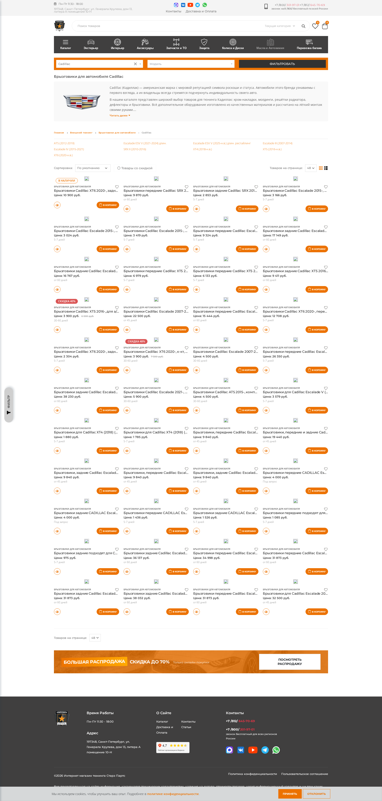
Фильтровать (282, 64)
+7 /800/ (287, 5)
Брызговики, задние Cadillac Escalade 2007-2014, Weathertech (245, 473)
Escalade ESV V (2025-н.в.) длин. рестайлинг (222, 143)
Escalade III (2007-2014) (277, 143)
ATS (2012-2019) (64, 143)
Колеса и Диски (233, 48)
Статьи (186, 727)
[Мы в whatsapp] (204, 5)
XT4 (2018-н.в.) (202, 149)
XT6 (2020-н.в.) (63, 155)
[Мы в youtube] (190, 5)
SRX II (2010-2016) (135, 149)
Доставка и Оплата (201, 11)
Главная (59, 132)
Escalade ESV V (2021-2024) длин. (145, 143)
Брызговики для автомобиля (117, 132)
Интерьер (117, 48)
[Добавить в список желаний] (117, 186)
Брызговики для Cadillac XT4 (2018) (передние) (93, 432)
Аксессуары (145, 48)
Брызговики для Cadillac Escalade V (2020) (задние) (306, 392)
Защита (204, 48)
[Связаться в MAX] (176, 5)
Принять (290, 793)
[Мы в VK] (183, 5)
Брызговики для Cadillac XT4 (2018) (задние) (161, 432)
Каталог (65, 48)
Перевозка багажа (309, 48)
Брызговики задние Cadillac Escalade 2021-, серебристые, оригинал (181, 593)
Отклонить (316, 793)
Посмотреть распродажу (290, 662)
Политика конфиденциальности (253, 774)
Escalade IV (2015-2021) (69, 149)
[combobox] (99, 64)
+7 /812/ (312, 5)
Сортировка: (63, 168)
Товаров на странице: (70, 638)
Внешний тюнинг (81, 132)
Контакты (173, 11)
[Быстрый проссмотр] (127, 249)
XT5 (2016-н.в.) (272, 149)
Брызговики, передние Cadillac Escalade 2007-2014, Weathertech (178, 473)
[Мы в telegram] (197, 5)
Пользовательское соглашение (304, 774)
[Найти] (304, 26)
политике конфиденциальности (173, 794)
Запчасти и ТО (176, 48)
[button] (315, 27)
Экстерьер (91, 48)
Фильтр (9, 401)
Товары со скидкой (136, 168)
